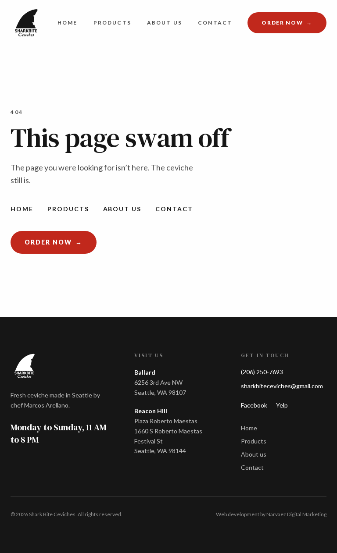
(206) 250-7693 (262, 372)
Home (67, 22)
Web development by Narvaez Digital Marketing (271, 514)
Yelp (282, 405)
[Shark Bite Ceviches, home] (26, 23)
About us (164, 22)
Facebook (254, 405)
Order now (294, 24)
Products (112, 22)
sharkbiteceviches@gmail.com (282, 386)
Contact (215, 22)
